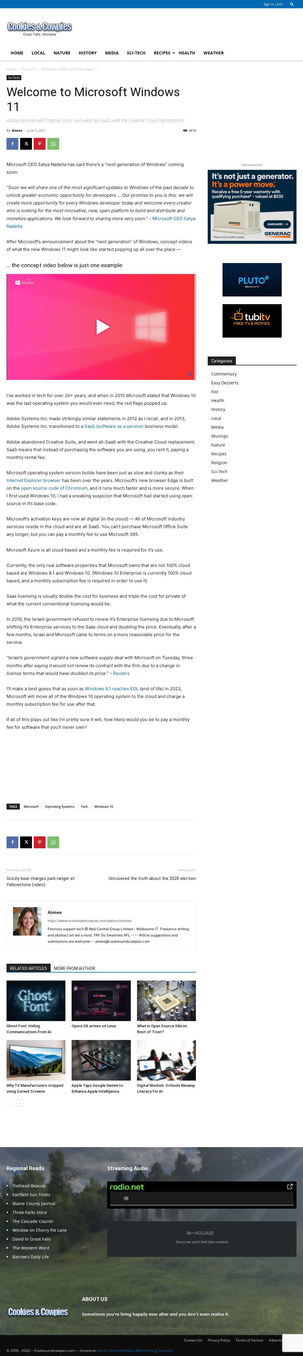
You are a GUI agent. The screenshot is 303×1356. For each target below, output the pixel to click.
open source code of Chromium (54, 488)
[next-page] (19, 1103)
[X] (26, 144)
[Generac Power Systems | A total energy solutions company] (252, 207)
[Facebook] (12, 144)
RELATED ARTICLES (28, 968)
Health (187, 53)
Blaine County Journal (33, 1203)
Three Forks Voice (29, 1212)
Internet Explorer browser (34, 480)
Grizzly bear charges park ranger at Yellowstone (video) (41, 881)
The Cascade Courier (33, 1221)
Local (38, 53)
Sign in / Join (273, 4)
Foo (214, 391)
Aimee (17, 130)
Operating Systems (59, 806)
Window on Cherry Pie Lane (39, 1230)
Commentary (224, 374)
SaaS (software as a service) (114, 426)
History (88, 53)
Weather (214, 53)
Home (17, 53)
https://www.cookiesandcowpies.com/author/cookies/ (90, 921)
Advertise (277, 1340)
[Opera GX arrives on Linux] (101, 1001)
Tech (84, 806)
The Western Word (30, 1248)
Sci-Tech (136, 53)
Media (112, 53)
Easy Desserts (224, 383)
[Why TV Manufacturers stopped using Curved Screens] (36, 1060)
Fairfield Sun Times (31, 1194)
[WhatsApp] (53, 144)
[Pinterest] (40, 144)
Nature (62, 53)
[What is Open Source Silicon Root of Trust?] (166, 1001)
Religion (219, 462)
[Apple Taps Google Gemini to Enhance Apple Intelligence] (101, 1060)
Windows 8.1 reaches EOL (111, 688)
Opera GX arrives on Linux (94, 1026)
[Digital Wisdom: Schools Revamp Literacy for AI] (166, 1060)
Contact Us (193, 1340)
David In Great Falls (31, 1239)
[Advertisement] (189, 30)
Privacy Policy (219, 1340)
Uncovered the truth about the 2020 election (152, 878)
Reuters (121, 673)
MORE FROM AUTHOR (74, 968)
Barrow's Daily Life (30, 1257)
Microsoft (31, 806)
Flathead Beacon (28, 1186)
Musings (219, 436)
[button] (292, 4)
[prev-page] (10, 1103)
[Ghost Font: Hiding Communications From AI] (36, 1001)
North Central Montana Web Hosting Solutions (135, 1350)
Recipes (162, 53)
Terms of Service (249, 1340)
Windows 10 (103, 806)
